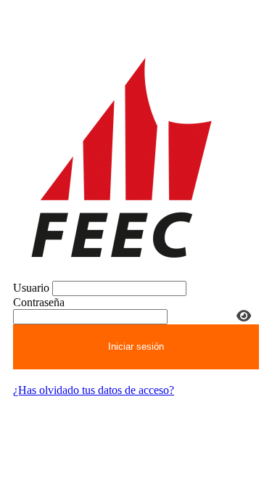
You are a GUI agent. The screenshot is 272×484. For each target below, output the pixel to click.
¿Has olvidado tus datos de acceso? (93, 390)
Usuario (31, 288)
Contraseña (39, 302)
